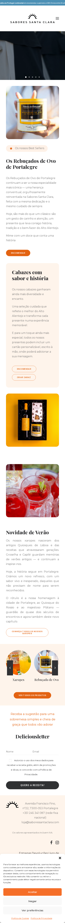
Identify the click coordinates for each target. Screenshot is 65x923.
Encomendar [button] (18, 253)
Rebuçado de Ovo (18, 680)
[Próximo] (55, 675)
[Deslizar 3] (32, 77)
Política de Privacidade (41, 918)
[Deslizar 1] (26, 77)
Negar (32, 901)
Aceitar (32, 892)
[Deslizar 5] (39, 77)
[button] (60, 858)
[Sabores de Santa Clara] (32, 18)
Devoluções (40, 853)
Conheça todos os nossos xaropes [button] (27, 632)
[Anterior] (10, 675)
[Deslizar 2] (29, 77)
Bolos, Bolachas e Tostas (46, 681)
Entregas (25, 853)
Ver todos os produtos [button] (32, 695)
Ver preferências (32, 910)
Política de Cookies (20, 918)
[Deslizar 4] (36, 77)
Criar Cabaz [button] (24, 377)
